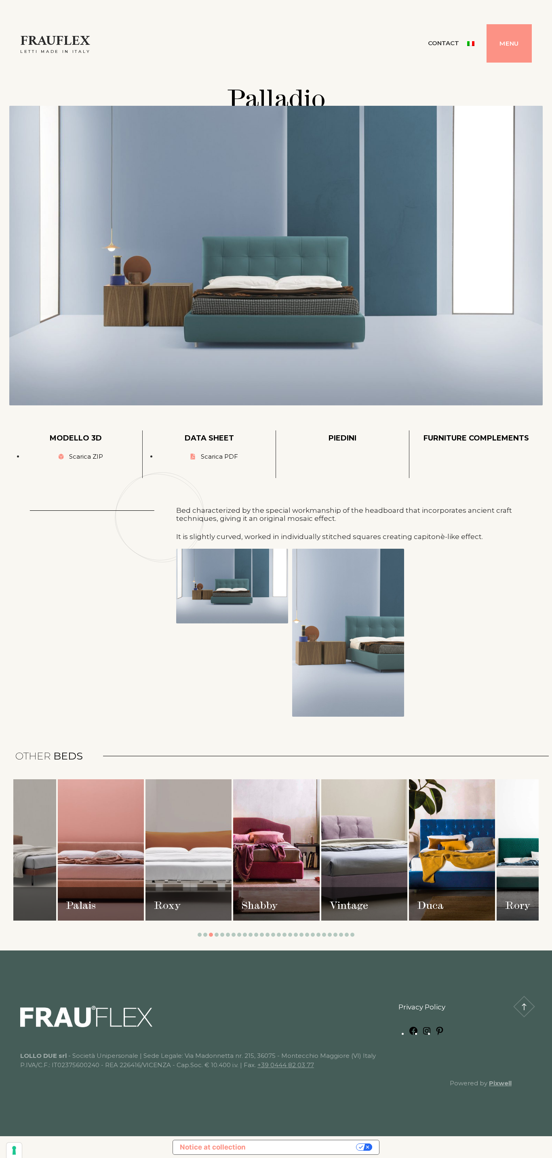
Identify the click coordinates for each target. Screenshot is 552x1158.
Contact (443, 43)
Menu (509, 43)
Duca (254, 907)
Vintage (173, 907)
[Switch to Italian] (470, 43)
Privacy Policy (421, 1007)
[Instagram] (427, 1033)
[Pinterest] (440, 1033)
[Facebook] (413, 1033)
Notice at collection (213, 1147)
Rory (341, 907)
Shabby (83, 907)
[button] (200, 935)
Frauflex (55, 41)
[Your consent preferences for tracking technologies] (14, 1150)
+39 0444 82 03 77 (285, 1065)
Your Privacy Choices (305, 1147)
